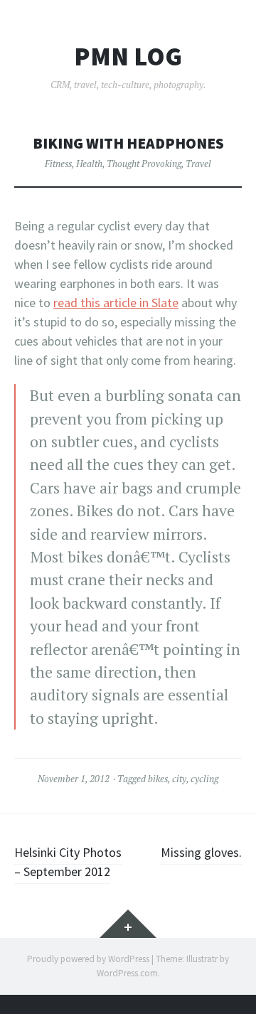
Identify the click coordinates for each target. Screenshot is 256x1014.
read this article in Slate (115, 302)
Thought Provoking (144, 163)
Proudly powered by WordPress (88, 959)
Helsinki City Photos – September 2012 (68, 862)
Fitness (58, 163)
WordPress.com (127, 973)
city (179, 778)
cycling (204, 778)
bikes (158, 778)
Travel (198, 163)
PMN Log (128, 57)
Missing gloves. (201, 852)
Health (89, 163)
